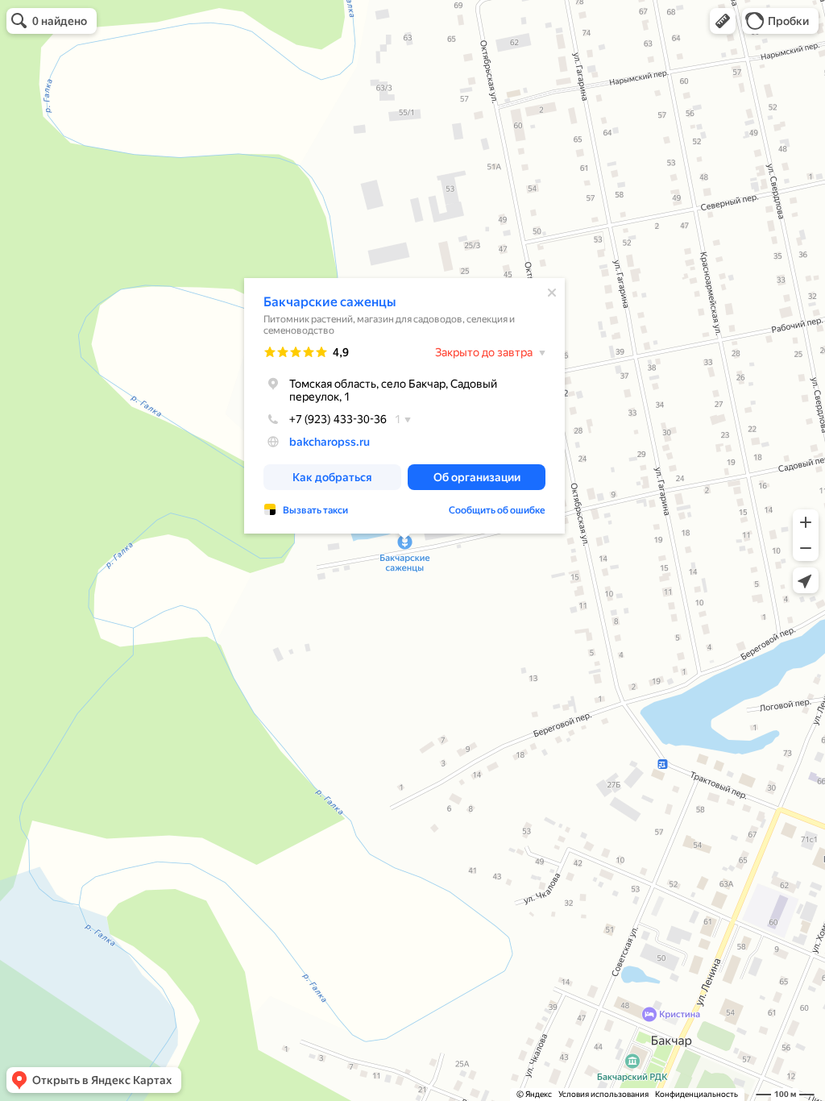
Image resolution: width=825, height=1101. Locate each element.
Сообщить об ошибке (497, 510)
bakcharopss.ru (329, 441)
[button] (723, 21)
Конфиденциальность (696, 1094)
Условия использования (603, 1094)
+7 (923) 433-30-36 (338, 419)
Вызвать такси (315, 510)
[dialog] (404, 406)
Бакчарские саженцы (329, 302)
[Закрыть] (551, 292)
